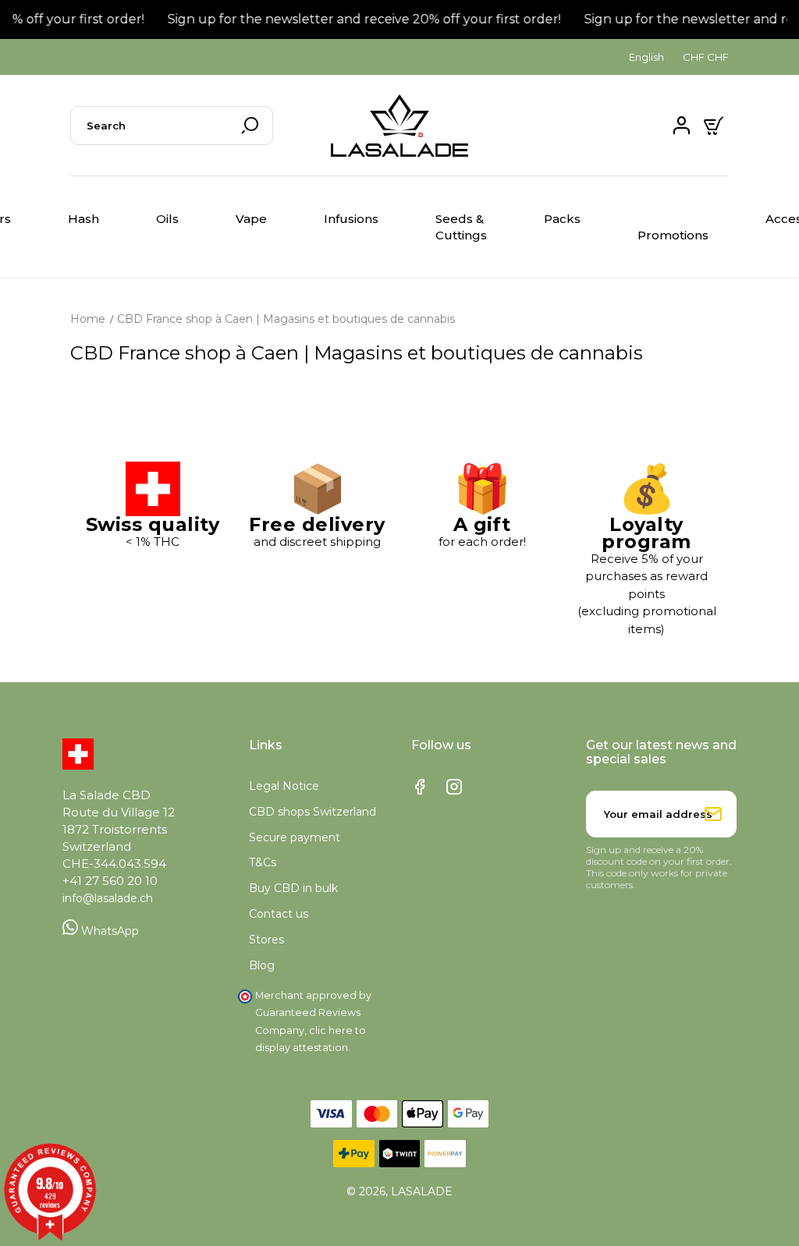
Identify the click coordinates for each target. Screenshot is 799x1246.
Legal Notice (284, 786)
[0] (715, 125)
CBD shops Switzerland (312, 812)
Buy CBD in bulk (293, 888)
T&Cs (262, 862)
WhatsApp (108, 931)
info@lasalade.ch (107, 898)
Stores (266, 940)
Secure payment (294, 837)
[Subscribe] (713, 814)
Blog (262, 965)
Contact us (278, 914)
